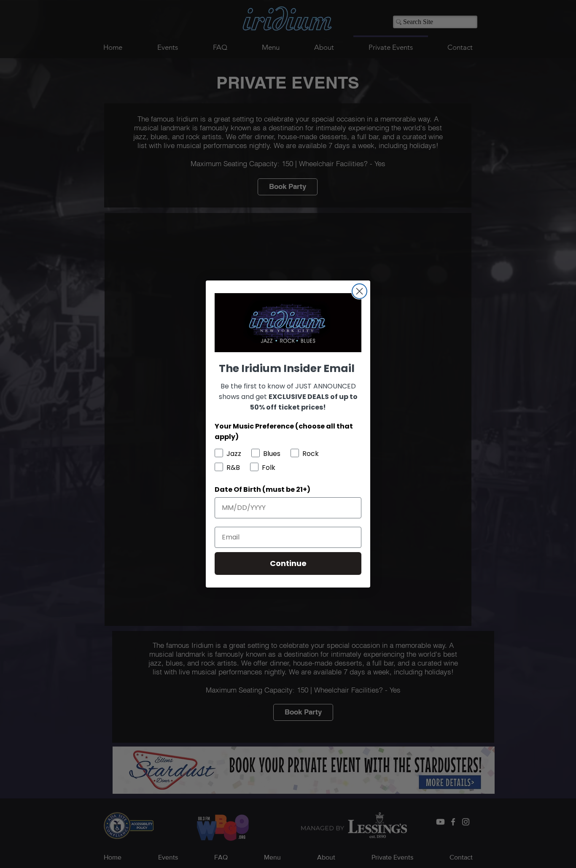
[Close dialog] (359, 291)
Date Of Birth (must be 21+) (262, 489)
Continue (288, 563)
